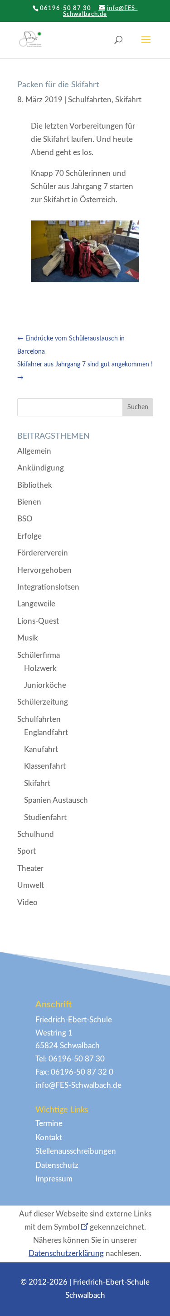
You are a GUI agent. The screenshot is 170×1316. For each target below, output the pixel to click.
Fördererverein (42, 553)
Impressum (54, 1179)
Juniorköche (45, 685)
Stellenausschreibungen (75, 1151)
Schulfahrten (90, 100)
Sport (26, 851)
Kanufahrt (41, 749)
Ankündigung (40, 468)
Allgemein (34, 451)
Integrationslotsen (48, 587)
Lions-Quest (38, 621)
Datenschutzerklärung (66, 1253)
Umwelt (30, 885)
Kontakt (48, 1137)
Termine (49, 1123)
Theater (30, 868)
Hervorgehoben (44, 570)
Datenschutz (56, 1165)
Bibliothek (34, 485)
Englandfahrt (46, 732)
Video (27, 902)
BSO (25, 519)
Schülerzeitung (42, 702)
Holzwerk (40, 668)
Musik (27, 638)
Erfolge (29, 536)
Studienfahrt (45, 817)
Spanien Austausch (56, 800)
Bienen (29, 502)
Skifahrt (128, 100)
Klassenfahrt (45, 766)
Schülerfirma (38, 655)
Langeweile (36, 604)
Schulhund (35, 834)
